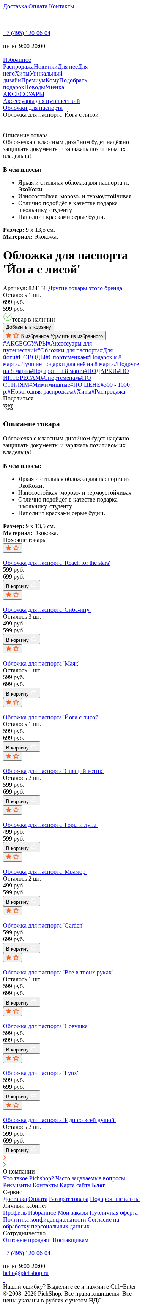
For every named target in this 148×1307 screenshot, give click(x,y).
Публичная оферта (114, 1212)
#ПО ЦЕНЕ (85, 384)
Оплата (37, 6)
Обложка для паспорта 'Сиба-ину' (47, 609)
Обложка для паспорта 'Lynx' (40, 1073)
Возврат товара (68, 1199)
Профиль (15, 1212)
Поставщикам (70, 1240)
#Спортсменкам (66, 357)
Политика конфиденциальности (44, 1219)
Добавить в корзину (28, 327)
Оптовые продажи (27, 1240)
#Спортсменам (60, 378)
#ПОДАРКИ (100, 371)
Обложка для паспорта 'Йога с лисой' (51, 717)
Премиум (33, 80)
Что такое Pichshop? (28, 1178)
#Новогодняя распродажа (41, 391)
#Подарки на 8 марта (57, 371)
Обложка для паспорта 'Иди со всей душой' (59, 1120)
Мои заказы (73, 1212)
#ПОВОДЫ (31, 357)
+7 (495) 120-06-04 (26, 33)
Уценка (54, 87)
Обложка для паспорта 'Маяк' (41, 663)
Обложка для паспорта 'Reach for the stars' (56, 562)
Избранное (42, 1212)
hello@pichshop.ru (26, 1273)
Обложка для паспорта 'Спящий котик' (53, 771)
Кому (52, 80)
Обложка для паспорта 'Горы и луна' (50, 824)
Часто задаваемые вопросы (90, 1178)
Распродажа (18, 66)
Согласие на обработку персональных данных (61, 1223)
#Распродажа (108, 391)
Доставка (15, 6)
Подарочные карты (115, 1199)
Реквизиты (17, 1185)
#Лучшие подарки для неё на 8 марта (66, 364)
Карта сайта (75, 1185)
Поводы (34, 87)
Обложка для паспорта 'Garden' (43, 925)
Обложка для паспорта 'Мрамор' (45, 871)
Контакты (61, 6)
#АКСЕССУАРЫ (25, 343)
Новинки (46, 66)
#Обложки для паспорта (68, 350)
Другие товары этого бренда (85, 288)
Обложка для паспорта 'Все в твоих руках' (58, 972)
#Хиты (82, 391)
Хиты (22, 73)
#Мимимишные (49, 384)
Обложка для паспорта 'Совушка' (46, 1026)
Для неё (68, 66)
